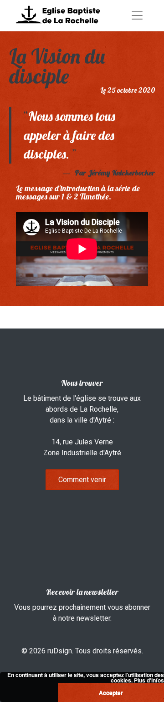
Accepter (111, 692)
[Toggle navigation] (137, 15)
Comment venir (82, 479)
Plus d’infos (149, 680)
